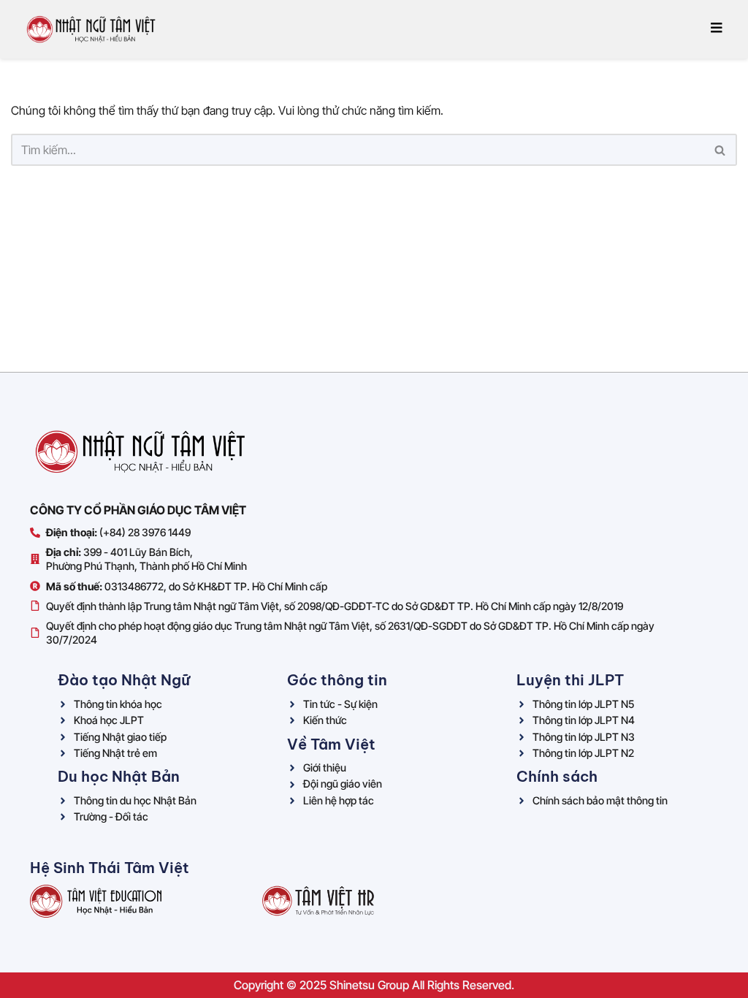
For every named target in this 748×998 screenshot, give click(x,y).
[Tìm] (720, 150)
